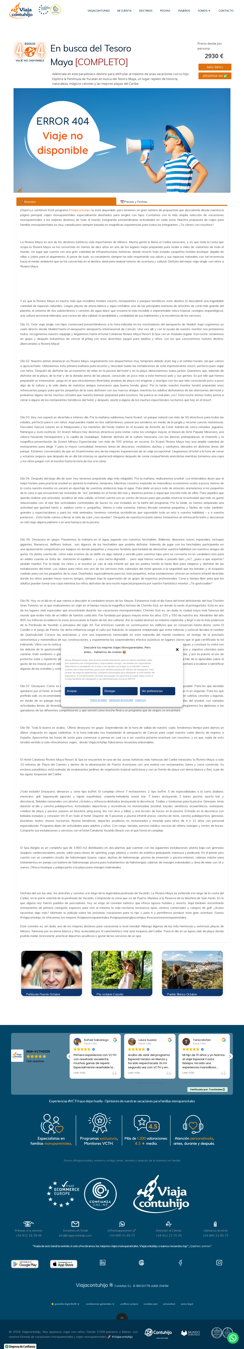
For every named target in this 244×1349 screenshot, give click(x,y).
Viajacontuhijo (98, 10)
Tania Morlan (148, 1040)
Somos (203, 10)
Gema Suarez (202, 1040)
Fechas (165, 10)
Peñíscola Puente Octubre (43, 994)
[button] (177, 650)
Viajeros (184, 10)
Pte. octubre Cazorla (109, 994)
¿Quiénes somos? (200, 1246)
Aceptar (72, 691)
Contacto (226, 10)
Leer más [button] (79, 1073)
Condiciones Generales (99, 1303)
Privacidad (169, 1303)
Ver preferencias (152, 691)
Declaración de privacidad (121, 699)
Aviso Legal (187, 1303)
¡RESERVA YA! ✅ (215, 76)
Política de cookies (98, 699)
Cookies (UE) (150, 1303)
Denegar (109, 691)
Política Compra (129, 1303)
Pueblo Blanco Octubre (182, 994)
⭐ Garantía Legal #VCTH (64, 1303)
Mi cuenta (124, 10)
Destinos (145, 10)
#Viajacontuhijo (79, 210)
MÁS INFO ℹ (215, 67)
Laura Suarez (93, 1040)
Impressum (140, 699)
